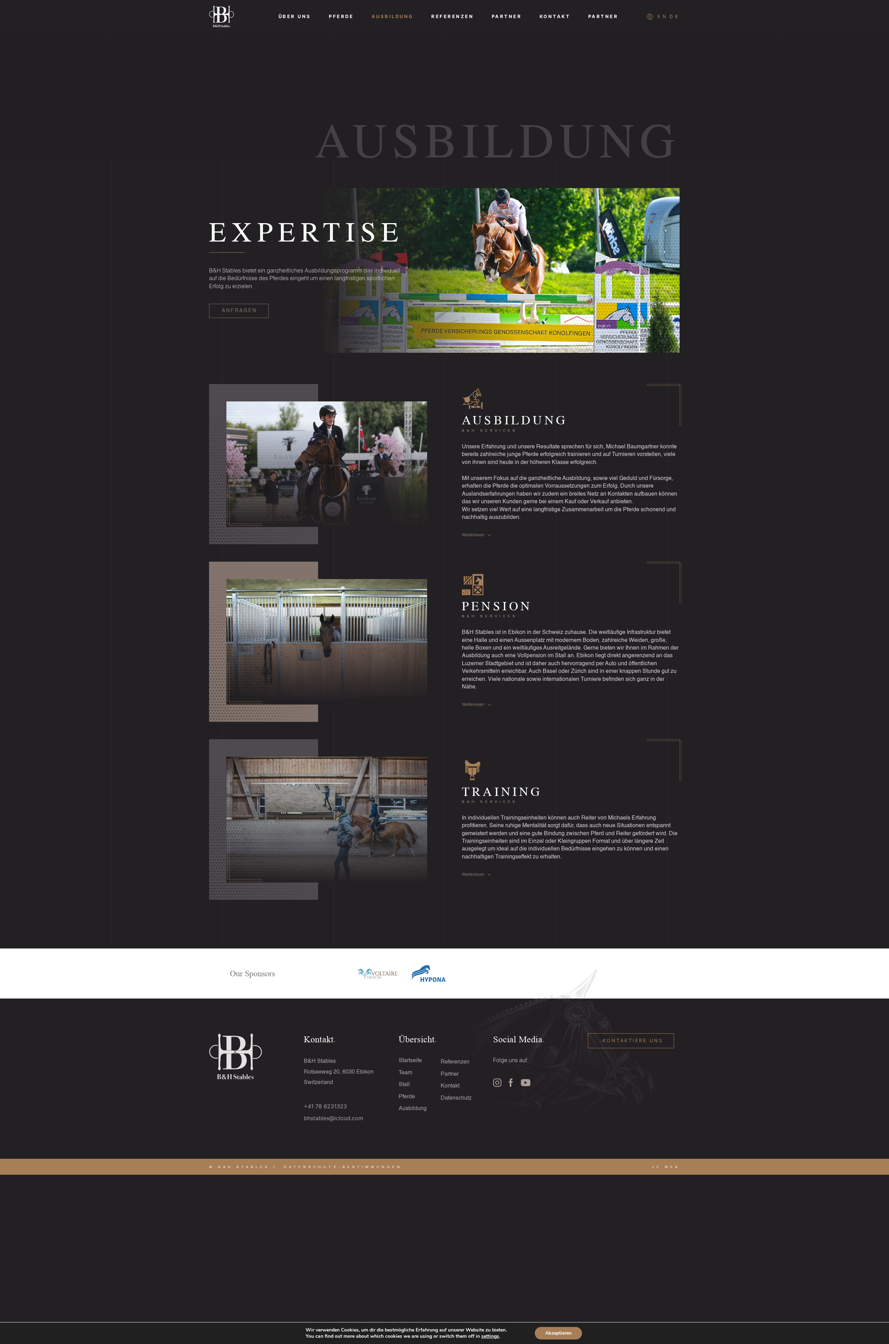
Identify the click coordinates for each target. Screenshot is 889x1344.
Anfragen (239, 310)
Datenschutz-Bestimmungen (343, 1167)
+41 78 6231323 (325, 1106)
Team (405, 1073)
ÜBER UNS (295, 16)
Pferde (341, 16)
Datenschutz (456, 1098)
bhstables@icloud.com (333, 1118)
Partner (507, 16)
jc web (666, 1167)
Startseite (410, 1061)
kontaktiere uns (633, 1040)
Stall (404, 1085)
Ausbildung (393, 16)
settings (490, 1336)
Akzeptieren (558, 1333)
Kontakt (555, 16)
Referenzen (452, 16)
